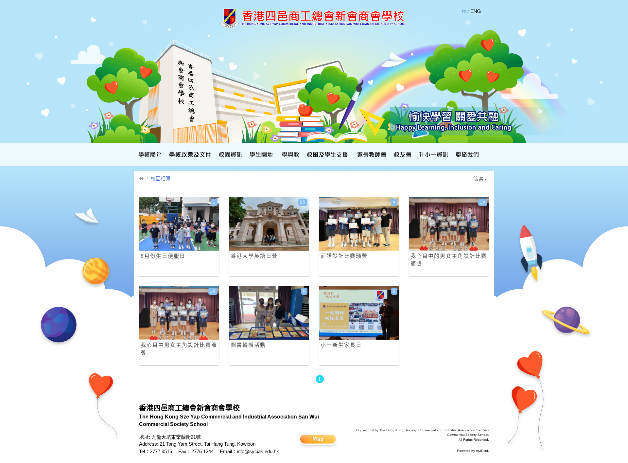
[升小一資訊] (432, 154)
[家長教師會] (371, 154)
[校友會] (402, 154)
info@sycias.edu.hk (258, 451)
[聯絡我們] (466, 154)
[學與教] (290, 154)
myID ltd (482, 451)
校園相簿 (160, 178)
